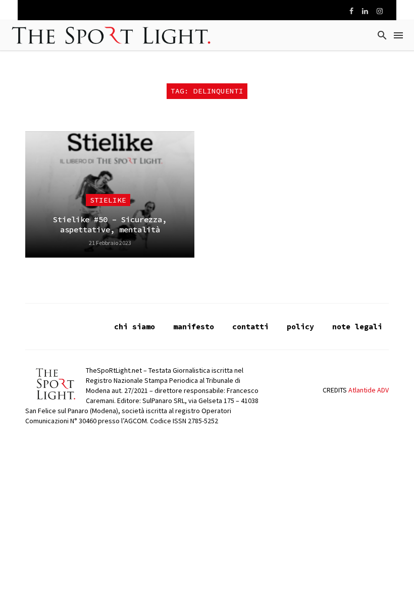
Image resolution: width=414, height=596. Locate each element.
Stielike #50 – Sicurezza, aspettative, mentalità (110, 224)
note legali (357, 326)
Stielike (108, 200)
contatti (250, 326)
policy (300, 326)
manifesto (193, 326)
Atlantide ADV (368, 389)
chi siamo (134, 326)
